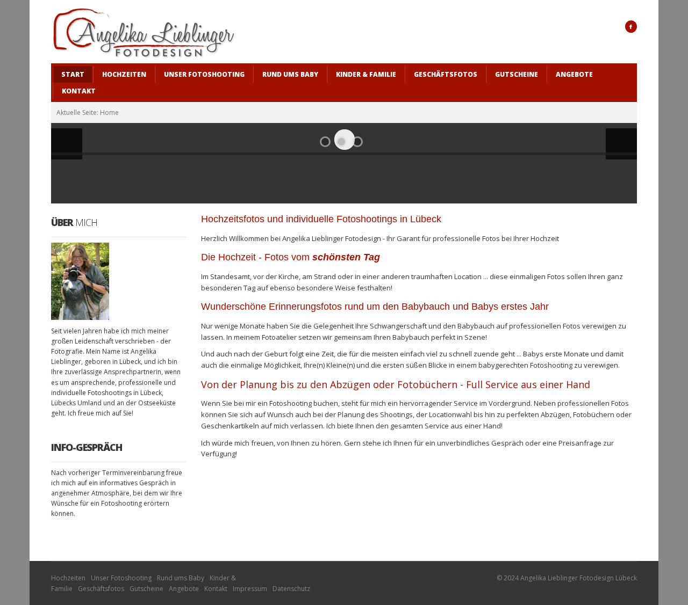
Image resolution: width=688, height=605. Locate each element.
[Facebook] (631, 26)
